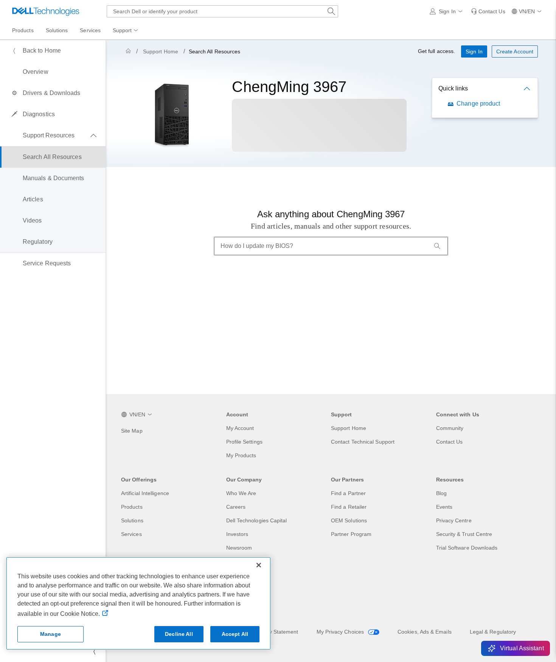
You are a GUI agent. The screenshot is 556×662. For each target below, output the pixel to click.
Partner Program (351, 534)
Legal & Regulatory (493, 632)
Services (131, 534)
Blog (441, 493)
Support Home (160, 51)
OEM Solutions (349, 520)
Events (444, 507)
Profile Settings (244, 442)
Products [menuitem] (23, 30)
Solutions (132, 520)
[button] (447, 11)
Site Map (132, 431)
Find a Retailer (349, 507)
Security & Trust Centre (464, 534)
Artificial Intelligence (145, 493)
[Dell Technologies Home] (45, 11)
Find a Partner (348, 493)
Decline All (179, 634)
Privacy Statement (276, 632)
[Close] (258, 565)
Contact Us (449, 442)
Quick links (453, 88)
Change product (478, 103)
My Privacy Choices (341, 632)
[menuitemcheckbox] (53, 135)
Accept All (235, 634)
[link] (488, 11)
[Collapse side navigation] (94, 651)
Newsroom (239, 548)
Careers (236, 507)
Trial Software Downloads (467, 548)
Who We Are (241, 493)
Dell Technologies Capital (256, 520)
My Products (241, 455)
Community (450, 428)
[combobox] (222, 11)
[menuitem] (126, 30)
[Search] (437, 246)
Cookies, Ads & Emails (425, 632)
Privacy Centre (454, 520)
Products (132, 507)
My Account (240, 428)
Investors (237, 534)
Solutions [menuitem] (57, 30)
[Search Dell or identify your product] (331, 11)
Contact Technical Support (362, 442)
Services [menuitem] (90, 30)
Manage (50, 634)
